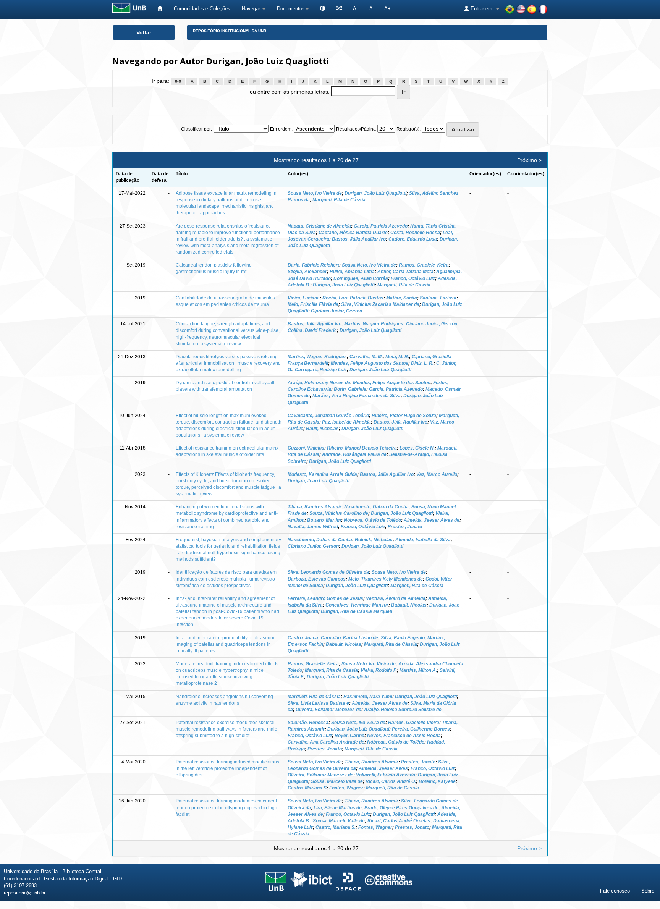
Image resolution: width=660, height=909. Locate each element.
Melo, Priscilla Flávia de (313, 304)
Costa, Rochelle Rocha (415, 232)
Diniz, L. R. (422, 363)
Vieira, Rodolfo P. (379, 670)
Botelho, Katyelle (437, 781)
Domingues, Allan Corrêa (360, 278)
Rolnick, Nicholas (374, 539)
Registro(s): (408, 129)
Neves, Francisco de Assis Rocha (404, 735)
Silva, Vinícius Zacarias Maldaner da (380, 304)
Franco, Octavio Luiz (433, 768)
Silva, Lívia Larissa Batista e (318, 703)
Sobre (647, 891)
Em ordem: (281, 129)
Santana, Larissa (438, 298)
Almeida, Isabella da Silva (423, 539)
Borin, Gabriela (350, 389)
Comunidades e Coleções (202, 8)
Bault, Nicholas (322, 428)
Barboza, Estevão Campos (317, 579)
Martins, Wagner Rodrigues (373, 324)
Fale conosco (615, 891)
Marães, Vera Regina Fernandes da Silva (356, 395)
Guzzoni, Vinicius (306, 448)
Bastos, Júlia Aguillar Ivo (359, 239)
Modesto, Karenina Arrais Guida (322, 474)
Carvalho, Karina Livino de (349, 638)
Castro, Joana (303, 638)
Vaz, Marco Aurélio (436, 474)
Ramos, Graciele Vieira (424, 265)
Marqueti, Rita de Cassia (331, 670)
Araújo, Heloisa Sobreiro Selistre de (403, 709)
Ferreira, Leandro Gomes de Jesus (325, 598)
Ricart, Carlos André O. (391, 781)
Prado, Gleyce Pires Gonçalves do (401, 807)
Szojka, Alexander (307, 271)
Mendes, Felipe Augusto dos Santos (369, 363)
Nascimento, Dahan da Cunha (376, 506)
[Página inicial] (160, 8)
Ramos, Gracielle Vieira (313, 663)
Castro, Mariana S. (335, 827)
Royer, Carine (349, 735)
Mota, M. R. (397, 356)
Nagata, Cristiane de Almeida (319, 226)
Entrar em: (482, 8)
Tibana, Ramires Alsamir (314, 506)
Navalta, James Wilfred (313, 526)
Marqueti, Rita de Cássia (339, 199)
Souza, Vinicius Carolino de (338, 513)
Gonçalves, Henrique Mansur (356, 605)
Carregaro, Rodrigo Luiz (321, 369)
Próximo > (529, 160)
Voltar (143, 32)
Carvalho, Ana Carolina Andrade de (326, 742)
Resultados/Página (356, 129)
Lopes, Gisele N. (417, 448)
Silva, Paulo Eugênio (403, 638)
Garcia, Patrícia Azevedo (381, 226)
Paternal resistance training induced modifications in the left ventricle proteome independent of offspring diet (227, 768)
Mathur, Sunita (401, 298)
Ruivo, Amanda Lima (352, 271)
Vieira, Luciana (304, 298)
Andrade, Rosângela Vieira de (354, 454)
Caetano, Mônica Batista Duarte (353, 232)
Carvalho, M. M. (366, 356)
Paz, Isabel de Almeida (346, 422)
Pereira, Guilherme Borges (421, 729)
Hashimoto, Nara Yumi (367, 696)
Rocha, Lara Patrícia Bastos (352, 298)
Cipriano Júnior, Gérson (336, 311)
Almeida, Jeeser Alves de (431, 520)
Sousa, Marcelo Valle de (337, 781)
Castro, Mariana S (307, 788)
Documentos (291, 8)
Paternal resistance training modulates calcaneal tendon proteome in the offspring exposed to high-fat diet (227, 807)
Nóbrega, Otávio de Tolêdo (372, 520)
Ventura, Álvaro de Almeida (395, 598)
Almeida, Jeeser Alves (383, 768)
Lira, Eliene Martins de (338, 807)
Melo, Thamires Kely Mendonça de (385, 579)
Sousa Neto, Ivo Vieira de (315, 193)
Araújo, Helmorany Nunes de (319, 382)
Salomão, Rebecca (308, 722)
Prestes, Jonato (405, 526)
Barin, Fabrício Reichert (313, 265)
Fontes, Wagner (346, 788)
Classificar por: (196, 129)
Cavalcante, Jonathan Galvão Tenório (328, 415)
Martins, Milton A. (418, 670)
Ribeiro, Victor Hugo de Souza (404, 415)
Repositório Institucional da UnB (229, 31)
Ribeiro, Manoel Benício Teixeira (362, 448)
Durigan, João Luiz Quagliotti (375, 193)
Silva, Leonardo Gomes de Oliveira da (328, 572)
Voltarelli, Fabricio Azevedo (385, 775)
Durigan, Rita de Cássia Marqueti (356, 611)
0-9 (178, 81)
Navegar (252, 8)
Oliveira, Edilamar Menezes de (328, 709)
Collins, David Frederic (312, 330)
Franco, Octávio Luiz (413, 278)
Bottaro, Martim (324, 520)
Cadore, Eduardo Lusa (412, 239)
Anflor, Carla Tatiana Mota (405, 271)
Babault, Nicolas (409, 605)
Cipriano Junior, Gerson (313, 546)
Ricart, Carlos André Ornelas (398, 820)
